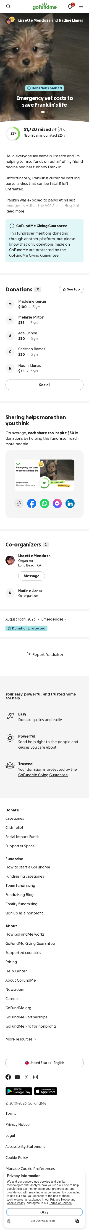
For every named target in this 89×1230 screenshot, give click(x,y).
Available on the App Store (45, 1091)
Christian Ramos (31, 349)
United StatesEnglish (47, 1063)
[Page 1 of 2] (43, 112)
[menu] (80, 6)
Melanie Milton (31, 317)
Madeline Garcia (32, 301)
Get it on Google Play (18, 1091)
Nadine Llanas (30, 591)
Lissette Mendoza (34, 556)
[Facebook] (31, 503)
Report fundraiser (47, 654)
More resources (18, 1039)
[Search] (8, 6)
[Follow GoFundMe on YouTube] (17, 1077)
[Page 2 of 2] (47, 112)
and (50, 20)
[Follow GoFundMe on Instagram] (35, 1077)
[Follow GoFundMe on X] (26, 1077)
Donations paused (47, 88)
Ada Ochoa (27, 333)
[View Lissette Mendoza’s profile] (10, 560)
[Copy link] (19, 503)
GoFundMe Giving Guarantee (43, 775)
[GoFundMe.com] (45, 6)
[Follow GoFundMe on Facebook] (8, 1077)
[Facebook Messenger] (57, 503)
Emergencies (52, 619)
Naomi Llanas (29, 365)
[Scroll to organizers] (12, 19)
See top (73, 289)
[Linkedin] (70, 503)
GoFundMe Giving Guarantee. (34, 255)
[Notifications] (69, 6)
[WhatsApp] (44, 503)
